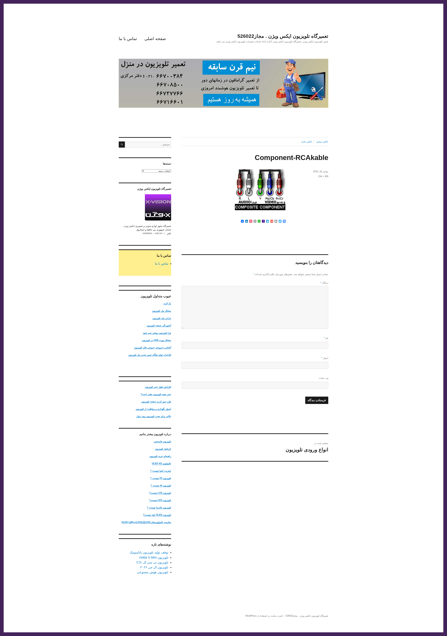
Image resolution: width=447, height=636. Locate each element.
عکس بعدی (306, 141)
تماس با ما (128, 38)
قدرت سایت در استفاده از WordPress (264, 615)
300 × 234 (323, 176)
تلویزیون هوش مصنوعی (152, 572)
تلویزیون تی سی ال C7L (152, 562)
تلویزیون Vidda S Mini (153, 557)
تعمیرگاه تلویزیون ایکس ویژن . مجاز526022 (282, 36)
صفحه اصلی (155, 38)
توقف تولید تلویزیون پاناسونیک (149, 552)
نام (326, 338)
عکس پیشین (322, 141)
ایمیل (324, 358)
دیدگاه (324, 283)
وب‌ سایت (323, 378)
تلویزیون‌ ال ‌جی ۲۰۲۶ (154, 567)
